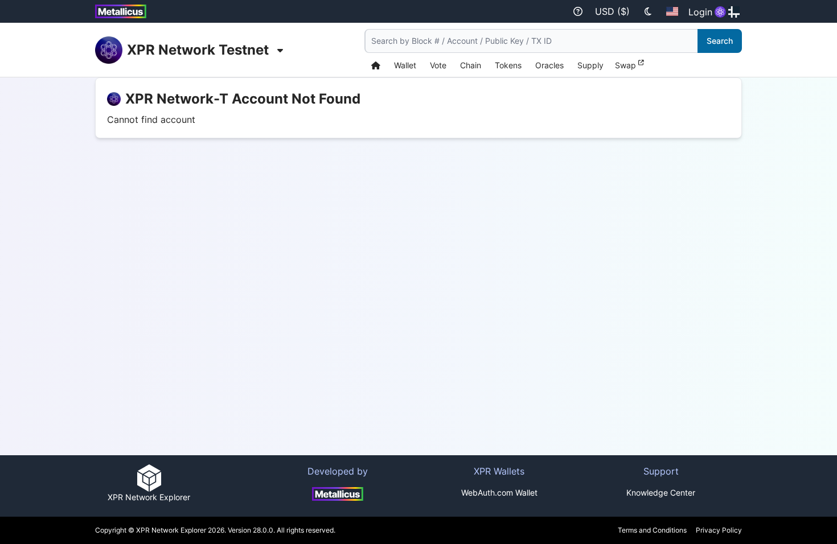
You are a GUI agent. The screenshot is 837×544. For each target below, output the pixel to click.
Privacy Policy (719, 530)
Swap (626, 65)
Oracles (549, 65)
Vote (438, 65)
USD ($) (612, 11)
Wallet (405, 65)
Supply (590, 65)
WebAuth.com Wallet (499, 492)
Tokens (508, 65)
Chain (470, 65)
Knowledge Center (660, 492)
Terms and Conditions (652, 530)
